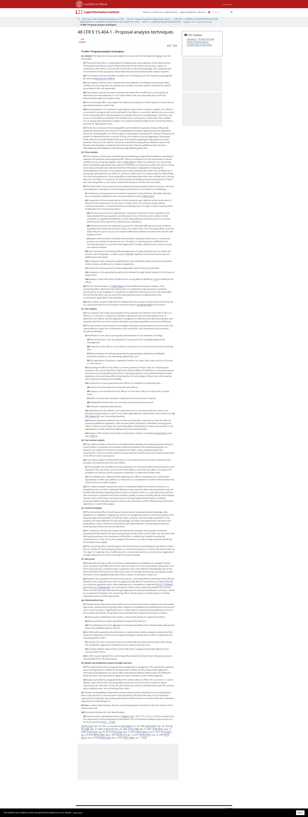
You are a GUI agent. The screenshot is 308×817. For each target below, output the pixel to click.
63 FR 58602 (126, 726)
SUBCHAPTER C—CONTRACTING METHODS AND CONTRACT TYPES (110, 22)
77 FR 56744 (116, 732)
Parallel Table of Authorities (199, 45)
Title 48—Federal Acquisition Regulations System (149, 19)
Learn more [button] (77, 813)
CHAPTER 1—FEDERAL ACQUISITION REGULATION (195, 19)
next (175, 45)
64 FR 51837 (150, 726)
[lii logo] (103, 12)
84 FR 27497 (145, 735)
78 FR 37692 (141, 732)
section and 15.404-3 (105, 78)
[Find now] (231, 12)
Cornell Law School (95, 3)
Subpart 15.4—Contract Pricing (197, 22)
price (159, 56)
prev (169, 45)
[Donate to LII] (209, 12)
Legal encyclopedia (187, 12)
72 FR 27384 (133, 729)
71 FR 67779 (108, 729)
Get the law (157, 12)
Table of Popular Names (198, 42)
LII (79, 19)
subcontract (161, 433)
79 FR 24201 (166, 732)
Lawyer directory (170, 12)
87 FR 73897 (129, 737)
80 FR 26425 (99, 735)
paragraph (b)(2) (144, 304)
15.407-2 (93, 436)
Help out (201, 12)
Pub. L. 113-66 (108, 722)
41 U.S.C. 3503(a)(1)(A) (100, 587)
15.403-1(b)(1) (128, 162)
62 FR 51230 (87, 726)
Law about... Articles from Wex (200, 39)
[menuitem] (146, 12)
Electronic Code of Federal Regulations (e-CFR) (103, 19)
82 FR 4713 (122, 735)
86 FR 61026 (105, 737)
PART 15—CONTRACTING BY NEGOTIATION (161, 22)
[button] (231, 12)
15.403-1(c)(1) (147, 196)
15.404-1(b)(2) (117, 286)
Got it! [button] (300, 813)
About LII (146, 12)
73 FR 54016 (157, 729)
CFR (82, 39)
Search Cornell (227, 4)
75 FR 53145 (92, 732)
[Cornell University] (79, 3)
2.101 (155, 279)
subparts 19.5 (127, 716)
